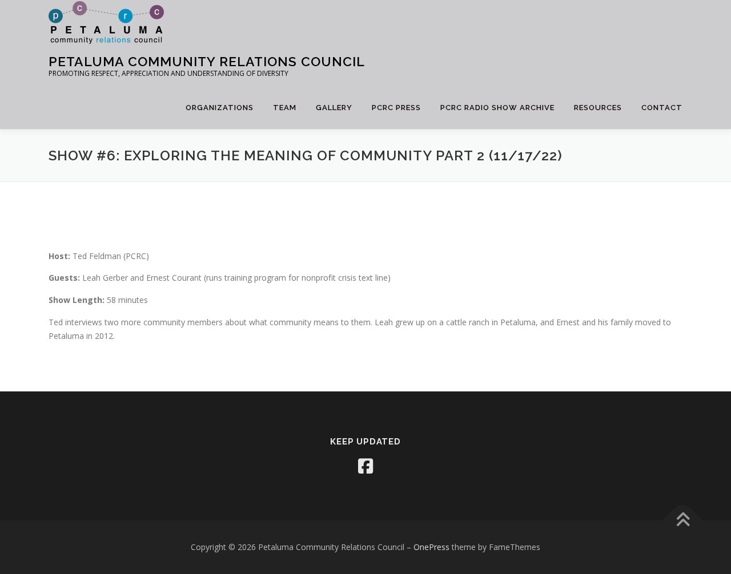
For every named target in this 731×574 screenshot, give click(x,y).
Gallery (334, 107)
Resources (598, 107)
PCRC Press (396, 107)
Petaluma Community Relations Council (207, 60)
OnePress (431, 546)
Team (284, 107)
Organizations (220, 107)
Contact (661, 107)
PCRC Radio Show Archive (497, 107)
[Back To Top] (682, 520)
